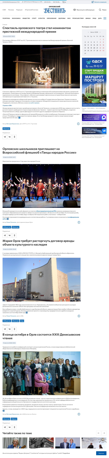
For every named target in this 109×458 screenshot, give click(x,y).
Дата (100, 18)
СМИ (4, 10)
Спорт (34, 18)
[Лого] (54, 9)
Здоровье (61, 18)
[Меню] (104, 18)
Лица (94, 18)
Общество (26, 18)
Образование (51, 18)
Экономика (16, 18)
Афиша (88, 18)
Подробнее (66, 453)
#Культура (6, 128)
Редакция (19, 10)
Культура (41, 18)
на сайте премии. (34, 103)
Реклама (11, 10)
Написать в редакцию (100, 2)
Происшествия (78, 18)
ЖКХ (68, 18)
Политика (6, 18)
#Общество (6, 227)
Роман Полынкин (11, 222)
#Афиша (14, 419)
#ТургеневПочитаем (31, 10)
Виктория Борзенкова (13, 123)
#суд (22, 321)
